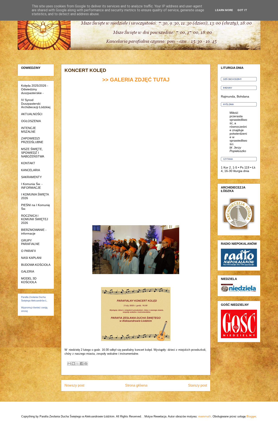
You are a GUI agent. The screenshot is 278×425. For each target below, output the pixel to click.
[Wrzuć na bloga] (73, 363)
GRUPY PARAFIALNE (30, 242)
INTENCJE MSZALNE (28, 129)
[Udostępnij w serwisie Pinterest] (86, 363)
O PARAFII (28, 251)
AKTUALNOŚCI (31, 114)
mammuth (204, 416)
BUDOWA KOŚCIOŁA (35, 264)
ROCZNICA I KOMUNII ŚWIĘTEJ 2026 (34, 219)
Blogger (251, 416)
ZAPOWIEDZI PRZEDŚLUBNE (32, 140)
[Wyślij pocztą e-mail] (69, 363)
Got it (242, 10)
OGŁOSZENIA (31, 121)
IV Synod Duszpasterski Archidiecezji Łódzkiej (35, 103)
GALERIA (27, 271)
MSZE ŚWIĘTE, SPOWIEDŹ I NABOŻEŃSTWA (32, 152)
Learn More (224, 10)
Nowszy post (74, 385)
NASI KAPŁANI (31, 258)
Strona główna (136, 385)
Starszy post (197, 385)
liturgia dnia (241, 171)
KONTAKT (28, 163)
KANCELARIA (30, 170)
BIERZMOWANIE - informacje (33, 231)
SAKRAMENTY (31, 177)
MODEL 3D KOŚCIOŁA (28, 280)
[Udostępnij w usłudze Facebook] (81, 363)
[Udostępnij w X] (77, 363)
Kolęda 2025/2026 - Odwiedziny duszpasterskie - (34, 89)
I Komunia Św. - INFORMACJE (32, 185)
